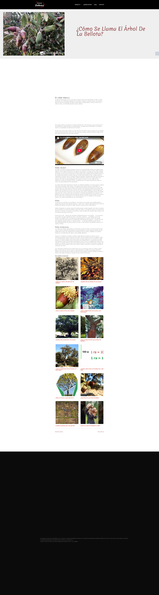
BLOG (95, 4)
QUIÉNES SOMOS (88, 4)
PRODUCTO (77, 4)
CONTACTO (101, 4)
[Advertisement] (79, 87)
